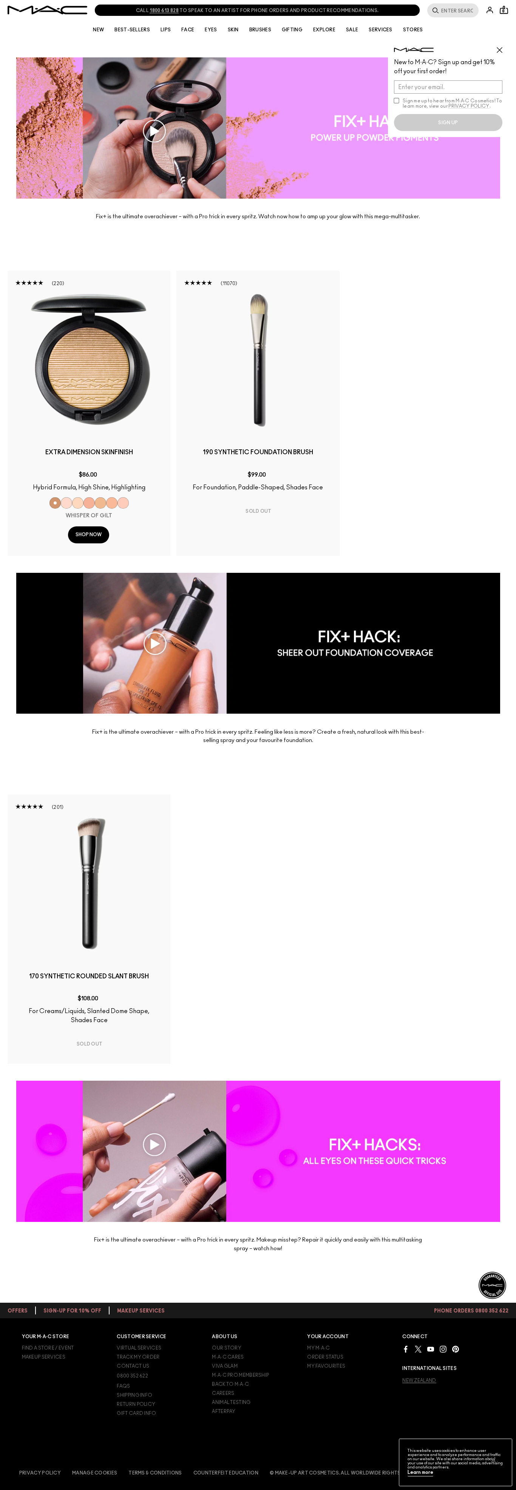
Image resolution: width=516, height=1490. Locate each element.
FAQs (123, 1386)
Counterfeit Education (225, 1473)
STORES (413, 30)
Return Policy (136, 1404)
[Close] (493, 1459)
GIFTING (292, 30)
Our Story (226, 1348)
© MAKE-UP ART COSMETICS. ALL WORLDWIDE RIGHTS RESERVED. (349, 1473)
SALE (352, 30)
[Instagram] (443, 1349)
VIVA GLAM (225, 1366)
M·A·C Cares (228, 1357)
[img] (89, 359)
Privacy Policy (40, 1473)
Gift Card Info (136, 1413)
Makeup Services (44, 1357)
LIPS (166, 30)
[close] (503, 47)
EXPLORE (324, 30)
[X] (418, 1349)
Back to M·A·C (230, 1384)
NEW (98, 30)
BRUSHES (260, 30)
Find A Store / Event (48, 1348)
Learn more (420, 1472)
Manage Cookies (94, 1473)
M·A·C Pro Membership (240, 1375)
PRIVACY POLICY (468, 106)
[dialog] (89, 455)
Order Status (325, 1357)
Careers (223, 1393)
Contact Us (133, 1366)
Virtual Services (139, 1348)
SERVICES (380, 30)
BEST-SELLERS (132, 30)
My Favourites (326, 1366)
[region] (455, 1462)
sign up (448, 122)
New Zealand (419, 1380)
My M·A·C (318, 1348)
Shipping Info (134, 1395)
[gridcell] (55, 503)
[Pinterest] (455, 1349)
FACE (187, 30)
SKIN (233, 30)
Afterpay (223, 1411)
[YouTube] (430, 1349)
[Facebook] (405, 1349)
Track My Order (138, 1357)
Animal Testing (231, 1402)
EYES (211, 30)
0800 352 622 (132, 1376)
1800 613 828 (164, 10)
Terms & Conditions (155, 1473)
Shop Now (89, 534)
